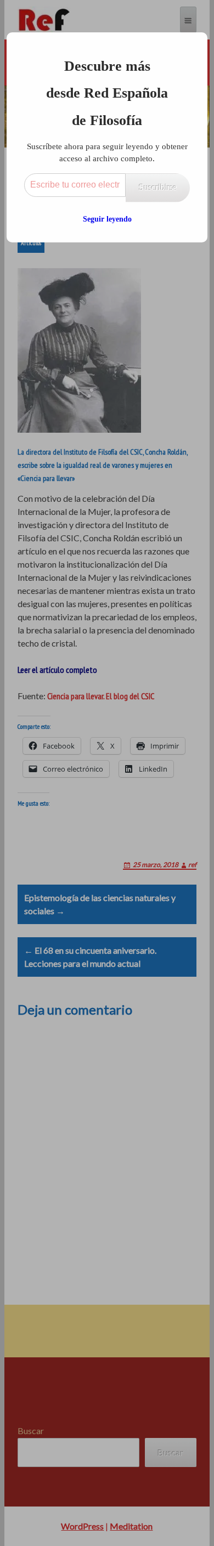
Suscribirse (158, 187)
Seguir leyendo (107, 219)
